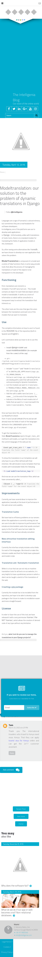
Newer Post (21, 809)
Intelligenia (21, 3)
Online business (8, 12)
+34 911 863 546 (21, 932)
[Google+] (25, 109)
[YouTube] (30, 109)
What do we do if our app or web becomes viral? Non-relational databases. (17, 912)
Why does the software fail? (15, 885)
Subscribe (31, 707)
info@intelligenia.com (23, 935)
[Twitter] (14, 109)
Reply (12, 753)
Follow (14, 212)
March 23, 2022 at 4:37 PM (18, 728)
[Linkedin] (19, 109)
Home (21, 823)
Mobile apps (21, 12)
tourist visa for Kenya (19, 740)
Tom (11, 725)
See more (21, 816)
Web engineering (14, 12)
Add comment (8, 769)
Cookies (7, 946)
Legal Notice (7, 941)
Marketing (27, 12)
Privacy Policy (6, 952)
